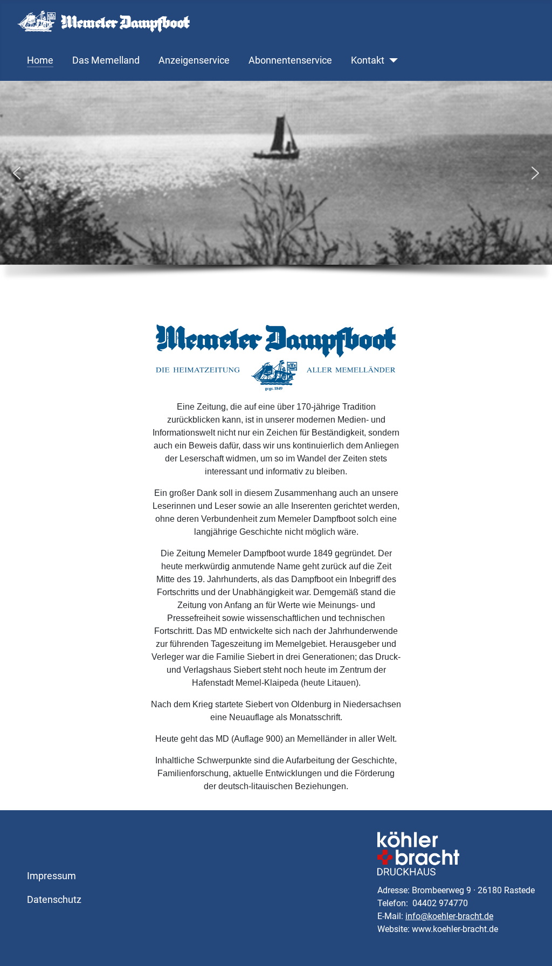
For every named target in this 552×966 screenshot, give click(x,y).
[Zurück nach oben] (533, 946)
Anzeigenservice (194, 60)
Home (40, 60)
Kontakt (367, 60)
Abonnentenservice (290, 60)
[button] (16, 173)
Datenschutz (54, 899)
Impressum (51, 876)
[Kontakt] (391, 60)
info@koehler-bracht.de (449, 916)
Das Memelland (106, 60)
